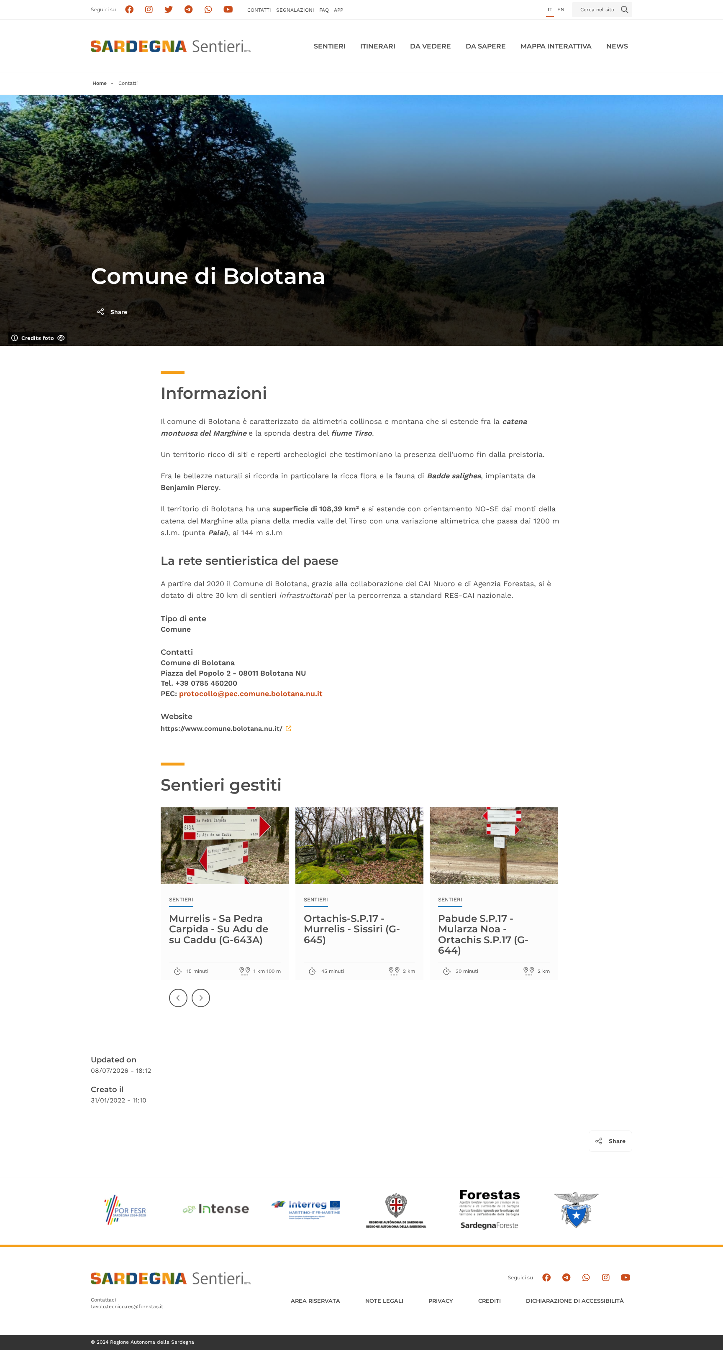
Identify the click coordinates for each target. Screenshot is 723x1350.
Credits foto (37, 338)
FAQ (324, 10)
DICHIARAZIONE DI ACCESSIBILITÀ (575, 1301)
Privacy (440, 1301)
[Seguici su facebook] (129, 10)
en (560, 10)
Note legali (384, 1301)
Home (99, 83)
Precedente (178, 1004)
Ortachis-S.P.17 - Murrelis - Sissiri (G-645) (352, 928)
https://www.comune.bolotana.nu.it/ (221, 728)
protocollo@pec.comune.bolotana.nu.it (251, 693)
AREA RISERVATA (315, 1301)
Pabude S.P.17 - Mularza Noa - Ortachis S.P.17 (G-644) (483, 934)
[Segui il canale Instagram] (605, 1278)
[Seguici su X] (169, 10)
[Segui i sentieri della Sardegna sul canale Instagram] (149, 10)
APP (338, 10)
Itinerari (377, 46)
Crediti (489, 1301)
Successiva (201, 1004)
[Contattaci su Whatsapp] (208, 10)
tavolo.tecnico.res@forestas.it (127, 1306)
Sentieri (330, 46)
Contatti (259, 10)
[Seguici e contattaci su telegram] (188, 10)
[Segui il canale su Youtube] (228, 10)
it (550, 10)
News (617, 46)
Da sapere (486, 46)
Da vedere (430, 46)
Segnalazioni (295, 10)
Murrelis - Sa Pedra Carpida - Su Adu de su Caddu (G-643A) (218, 928)
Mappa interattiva (556, 46)
